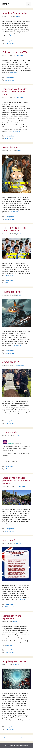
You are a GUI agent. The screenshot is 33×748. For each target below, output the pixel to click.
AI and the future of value (14, 13)
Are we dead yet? (10, 362)
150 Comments (9, 43)
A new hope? (8, 540)
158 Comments (9, 80)
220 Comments (9, 607)
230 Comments (9, 729)
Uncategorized (9, 41)
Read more (13, 36)
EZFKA (5, 4)
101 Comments (9, 353)
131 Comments (9, 219)
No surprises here (11, 432)
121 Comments (9, 652)
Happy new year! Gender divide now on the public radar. (14, 91)
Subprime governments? (14, 661)
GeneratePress (24, 745)
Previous (6, 738)
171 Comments (9, 283)
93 (20, 738)
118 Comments (9, 423)
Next (23, 738)
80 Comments (9, 531)
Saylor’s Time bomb (12, 292)
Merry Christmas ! (11, 147)
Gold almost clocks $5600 (14, 52)
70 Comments (9, 138)
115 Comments (9, 469)
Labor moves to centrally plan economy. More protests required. (16, 480)
